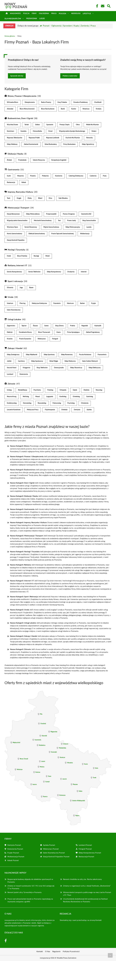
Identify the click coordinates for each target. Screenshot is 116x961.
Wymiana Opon (12, 227)
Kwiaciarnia (24, 374)
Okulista (86, 390)
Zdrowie (11, 384)
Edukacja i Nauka (15, 154)
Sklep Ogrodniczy (88, 144)
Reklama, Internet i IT (17, 266)
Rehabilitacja (22, 390)
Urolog (9, 390)
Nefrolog (26, 396)
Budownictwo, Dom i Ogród (20, 118)
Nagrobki (84, 326)
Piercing (22, 303)
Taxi (59, 220)
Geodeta (23, 131)
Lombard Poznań (85, 845)
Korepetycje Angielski (58, 160)
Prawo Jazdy (71, 220)
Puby (104, 176)
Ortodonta (84, 403)
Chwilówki (98, 102)
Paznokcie (56, 303)
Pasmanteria (102, 354)
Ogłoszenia (44, 13)
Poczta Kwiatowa (85, 354)
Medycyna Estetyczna (39, 303)
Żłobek (9, 160)
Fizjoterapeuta (50, 409)
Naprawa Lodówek (52, 138)
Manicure (70, 303)
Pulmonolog (57, 403)
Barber (82, 303)
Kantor (73, 109)
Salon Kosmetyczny (13, 310)
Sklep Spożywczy (37, 361)
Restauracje (11, 182)
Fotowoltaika (37, 131)
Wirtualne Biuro (12, 102)
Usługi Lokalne (14, 320)
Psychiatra (37, 390)
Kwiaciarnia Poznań (15, 849)
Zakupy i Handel (15, 348)
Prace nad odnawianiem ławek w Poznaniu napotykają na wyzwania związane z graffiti (30, 900)
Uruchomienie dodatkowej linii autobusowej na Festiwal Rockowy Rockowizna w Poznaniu (85, 900)
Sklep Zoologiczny (13, 354)
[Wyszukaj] (108, 6)
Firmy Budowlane (69, 144)
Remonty (89, 138)
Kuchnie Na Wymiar (73, 138)
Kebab (24, 182)
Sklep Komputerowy (54, 272)
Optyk (75, 390)
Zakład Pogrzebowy (93, 332)
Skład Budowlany (51, 144)
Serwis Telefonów (34, 272)
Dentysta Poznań (14, 845)
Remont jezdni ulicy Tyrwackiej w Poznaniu (24, 892)
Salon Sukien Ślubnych (90, 361)
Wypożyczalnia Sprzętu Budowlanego (72, 131)
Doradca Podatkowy (80, 102)
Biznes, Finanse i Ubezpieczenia (22, 96)
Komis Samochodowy (14, 233)
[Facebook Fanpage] (96, 6)
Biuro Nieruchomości (27, 109)
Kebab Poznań (13, 860)
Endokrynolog (12, 403)
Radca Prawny (46, 102)
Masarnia (20, 176)
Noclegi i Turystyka (16, 250)
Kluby (30, 198)
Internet (83, 272)
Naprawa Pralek (34, 138)
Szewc (46, 326)
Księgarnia (26, 368)
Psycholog (71, 403)
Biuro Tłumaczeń (44, 332)
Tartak (26, 124)
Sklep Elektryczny (95, 368)
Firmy (34, 13)
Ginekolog (76, 396)
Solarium (10, 303)
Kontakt (98, 920)
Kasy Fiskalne (62, 102)
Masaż (37, 396)
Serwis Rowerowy (30, 227)
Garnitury (21, 361)
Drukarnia (70, 272)
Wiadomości (15, 13)
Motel (47, 256)
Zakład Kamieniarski (31, 144)
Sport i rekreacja (15, 281)
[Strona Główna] (7, 13)
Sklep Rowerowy (67, 354)
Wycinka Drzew (12, 124)
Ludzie (42, 18)
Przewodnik (31, 18)
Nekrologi (75, 13)
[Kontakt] (102, 6)
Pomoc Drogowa (69, 214)
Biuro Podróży (22, 256)
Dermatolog (27, 403)
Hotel (9, 256)
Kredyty (98, 109)
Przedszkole (22, 160)
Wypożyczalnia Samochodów (17, 220)
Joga (21, 287)
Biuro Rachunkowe (47, 109)
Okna (78, 124)
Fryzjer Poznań (13, 853)
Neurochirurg (11, 396)
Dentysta (77, 409)
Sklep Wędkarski (31, 354)
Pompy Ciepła (64, 124)
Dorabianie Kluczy (25, 332)
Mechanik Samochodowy (43, 220)
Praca (54, 13)
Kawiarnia (58, 176)
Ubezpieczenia (30, 102)
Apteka (89, 409)
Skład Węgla (53, 361)
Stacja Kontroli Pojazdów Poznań (56, 857)
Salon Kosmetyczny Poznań (54, 853)
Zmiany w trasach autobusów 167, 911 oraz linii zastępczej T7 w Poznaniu (30, 887)
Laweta (88, 227)
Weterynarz (42, 339)
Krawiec (10, 339)
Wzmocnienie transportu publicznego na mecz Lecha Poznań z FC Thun (87, 893)
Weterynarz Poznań (51, 849)
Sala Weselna (63, 198)
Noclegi (36, 256)
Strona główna (10, 36)
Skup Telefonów (42, 368)
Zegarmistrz (11, 326)
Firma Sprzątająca (73, 332)
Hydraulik (97, 326)
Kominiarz (10, 131)
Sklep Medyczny (70, 361)
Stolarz (94, 131)
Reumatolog (42, 403)
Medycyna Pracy (32, 409)
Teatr (8, 198)
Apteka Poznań (49, 845)
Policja (26, 13)
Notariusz (86, 109)
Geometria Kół (86, 214)
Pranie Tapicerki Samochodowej (62, 233)
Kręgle (19, 198)
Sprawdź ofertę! (16, 76)
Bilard (40, 198)
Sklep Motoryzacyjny (72, 227)
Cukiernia (93, 176)
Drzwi (50, 131)
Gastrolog (89, 396)
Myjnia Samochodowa (51, 227)
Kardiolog (62, 396)
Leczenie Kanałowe (13, 409)
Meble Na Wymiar (92, 124)
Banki (63, 109)
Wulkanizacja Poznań (15, 857)
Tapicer (24, 326)
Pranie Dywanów (25, 339)
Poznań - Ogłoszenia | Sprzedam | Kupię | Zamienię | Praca (69, 26)
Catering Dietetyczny (76, 176)
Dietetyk (64, 409)
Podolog (50, 390)
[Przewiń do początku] (110, 955)
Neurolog (99, 390)
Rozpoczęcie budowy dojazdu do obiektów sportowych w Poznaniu (30, 880)
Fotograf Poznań (85, 849)
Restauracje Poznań (86, 857)
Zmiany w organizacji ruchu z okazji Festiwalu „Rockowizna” (87, 886)
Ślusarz (35, 326)
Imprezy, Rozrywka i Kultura (20, 192)
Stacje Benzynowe (13, 214)
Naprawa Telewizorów (14, 138)
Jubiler (9, 361)
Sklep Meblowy (12, 144)
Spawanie (49, 124)
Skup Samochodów (89, 220)
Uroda (10, 297)
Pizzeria (33, 176)
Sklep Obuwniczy (76, 368)
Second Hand (11, 368)
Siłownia (10, 287)
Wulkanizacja (84, 233)
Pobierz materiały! (70, 76)
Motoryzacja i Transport (18, 208)
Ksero (59, 332)
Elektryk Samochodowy (37, 233)
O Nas (47, 951)
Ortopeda (63, 390)
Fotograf (55, 339)
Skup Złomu (59, 326)
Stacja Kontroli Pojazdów (15, 240)
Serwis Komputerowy (14, 272)
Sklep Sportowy (49, 354)
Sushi (9, 176)
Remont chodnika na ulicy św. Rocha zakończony (82, 879)
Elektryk (9, 332)
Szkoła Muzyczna (39, 160)
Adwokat (10, 109)
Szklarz (37, 124)
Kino (50, 198)
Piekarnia (45, 176)
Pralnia (72, 326)
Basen (31, 287)
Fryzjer (93, 303)
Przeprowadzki (51, 214)
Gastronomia (13, 170)
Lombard (10, 374)
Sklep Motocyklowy (33, 214)
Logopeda (49, 396)
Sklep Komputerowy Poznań (90, 853)
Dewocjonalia (59, 368)
